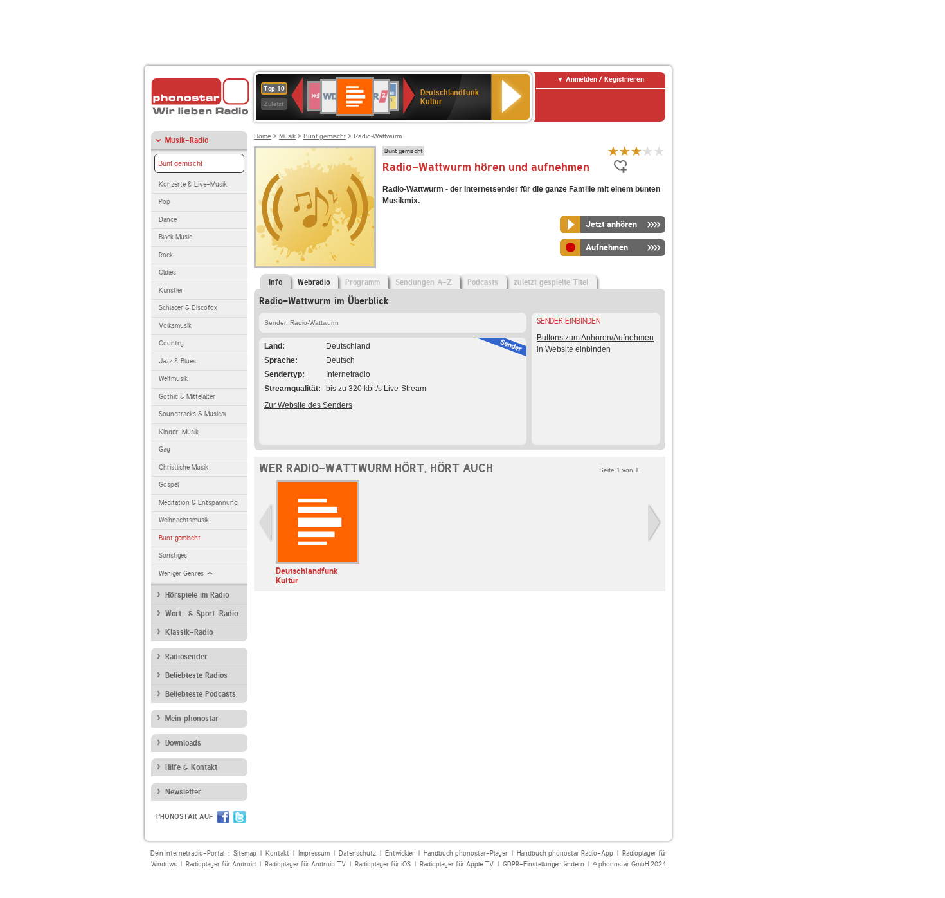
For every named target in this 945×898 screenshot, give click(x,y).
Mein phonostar (192, 718)
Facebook (223, 817)
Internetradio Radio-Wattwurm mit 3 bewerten (636, 151)
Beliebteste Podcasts (200, 694)
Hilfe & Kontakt (191, 767)
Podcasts (482, 282)
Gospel (169, 485)
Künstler (171, 290)
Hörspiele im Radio (197, 595)
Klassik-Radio (189, 632)
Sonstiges (173, 555)
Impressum (314, 853)
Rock (166, 255)
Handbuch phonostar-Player (466, 853)
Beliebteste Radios (196, 675)
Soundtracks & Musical (192, 414)
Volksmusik (175, 326)
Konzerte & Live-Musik (193, 184)
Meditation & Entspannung (198, 503)
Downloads (183, 742)
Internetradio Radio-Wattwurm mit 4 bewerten (648, 151)
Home (262, 136)
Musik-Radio (186, 140)
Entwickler (400, 853)
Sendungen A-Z (423, 282)
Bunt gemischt (180, 163)
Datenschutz (357, 853)
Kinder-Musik (179, 432)
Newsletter (183, 791)
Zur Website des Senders (308, 405)
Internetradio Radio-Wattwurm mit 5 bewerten (659, 151)
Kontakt (277, 853)
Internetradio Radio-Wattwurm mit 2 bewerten (625, 151)
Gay (164, 449)
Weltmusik (173, 378)
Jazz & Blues (177, 361)
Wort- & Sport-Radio (201, 613)
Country (171, 343)
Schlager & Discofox (188, 308)
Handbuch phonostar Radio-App (565, 853)
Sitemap (244, 853)
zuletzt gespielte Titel (551, 282)
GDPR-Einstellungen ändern (543, 864)
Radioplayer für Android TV (305, 864)
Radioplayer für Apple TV (457, 864)
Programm (362, 282)
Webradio (314, 282)
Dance (168, 219)
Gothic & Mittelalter (187, 396)
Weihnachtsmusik (184, 520)
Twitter (239, 817)
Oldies (167, 272)
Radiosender (186, 656)
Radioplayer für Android (221, 864)
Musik (287, 136)
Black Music (175, 237)
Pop (164, 201)
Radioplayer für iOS (383, 864)
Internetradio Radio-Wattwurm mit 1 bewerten (613, 151)
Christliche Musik (183, 467)
